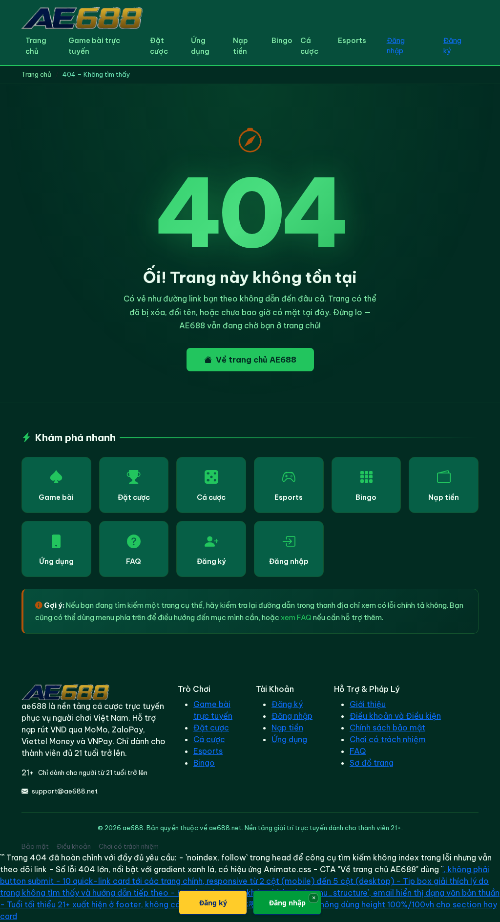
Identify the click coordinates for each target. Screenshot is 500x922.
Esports (352, 40)
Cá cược (309, 46)
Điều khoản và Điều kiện (395, 716)
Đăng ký (452, 45)
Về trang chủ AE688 (256, 360)
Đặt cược (159, 46)
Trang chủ (35, 46)
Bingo (281, 40)
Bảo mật (35, 846)
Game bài (56, 497)
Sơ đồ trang (372, 763)
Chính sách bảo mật (387, 727)
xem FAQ (296, 617)
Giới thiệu (368, 704)
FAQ (133, 561)
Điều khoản (74, 846)
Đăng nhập (396, 45)
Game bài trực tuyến (94, 46)
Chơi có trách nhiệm (388, 739)
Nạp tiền (240, 46)
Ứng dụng (200, 46)
